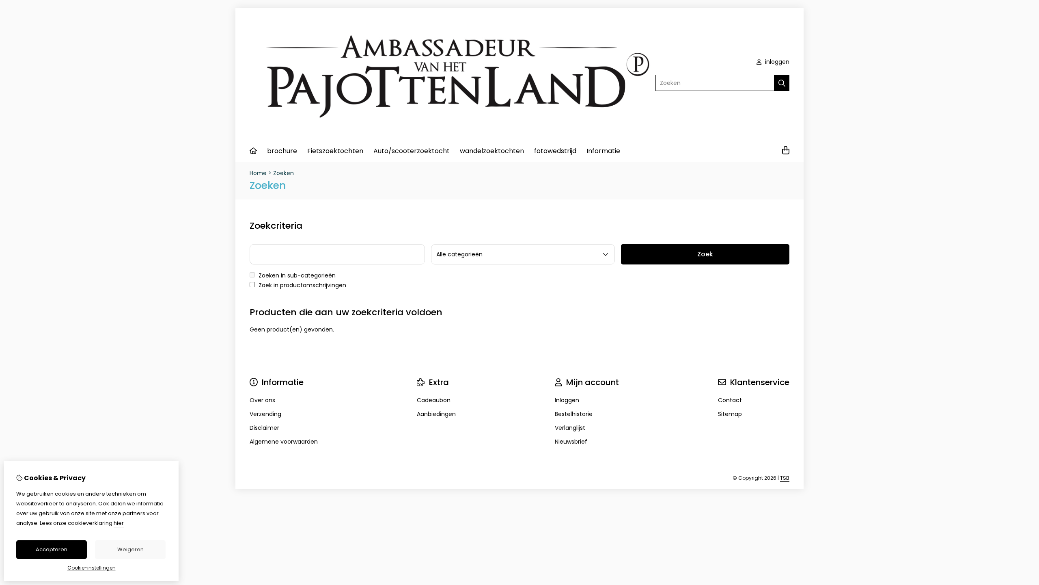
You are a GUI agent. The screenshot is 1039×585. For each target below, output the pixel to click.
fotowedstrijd (555, 151)
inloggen (776, 62)
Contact (730, 400)
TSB (784, 477)
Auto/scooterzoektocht (411, 151)
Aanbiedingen (436, 414)
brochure (282, 151)
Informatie (603, 151)
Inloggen (567, 400)
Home (258, 173)
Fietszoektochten (335, 151)
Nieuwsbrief (571, 442)
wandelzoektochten (492, 151)
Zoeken (283, 173)
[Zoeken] (781, 83)
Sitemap (730, 414)
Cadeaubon (434, 400)
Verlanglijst (570, 428)
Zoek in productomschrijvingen (301, 285)
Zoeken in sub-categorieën (296, 275)
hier (119, 523)
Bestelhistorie (574, 414)
